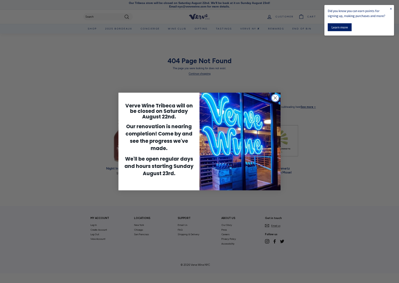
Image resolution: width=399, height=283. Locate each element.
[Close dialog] (275, 98)
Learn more (339, 27)
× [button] (391, 8)
